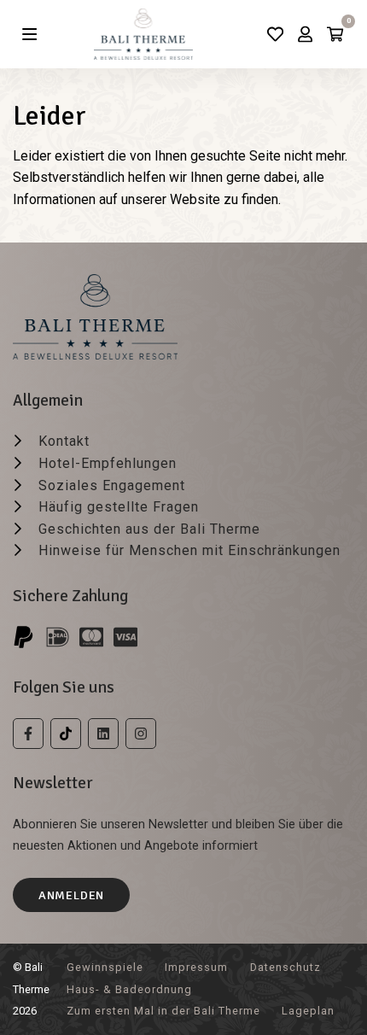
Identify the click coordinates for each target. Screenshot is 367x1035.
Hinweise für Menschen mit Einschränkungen (189, 550)
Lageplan (308, 1010)
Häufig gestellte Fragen (118, 507)
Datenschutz (285, 967)
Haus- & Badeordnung (129, 989)
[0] (335, 34)
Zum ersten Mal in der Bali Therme (163, 1010)
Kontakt (64, 441)
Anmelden (71, 895)
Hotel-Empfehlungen (107, 463)
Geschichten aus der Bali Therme (149, 529)
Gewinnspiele (105, 967)
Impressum (196, 967)
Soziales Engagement (111, 485)
